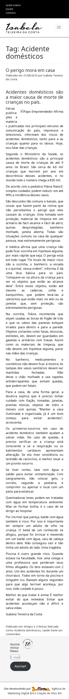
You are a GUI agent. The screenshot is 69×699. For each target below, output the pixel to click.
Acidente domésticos (27, 630)
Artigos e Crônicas (35, 626)
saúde (46, 630)
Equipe (9, 9)
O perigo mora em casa (30, 70)
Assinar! (20, 666)
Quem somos (13, 5)
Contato (11, 12)
